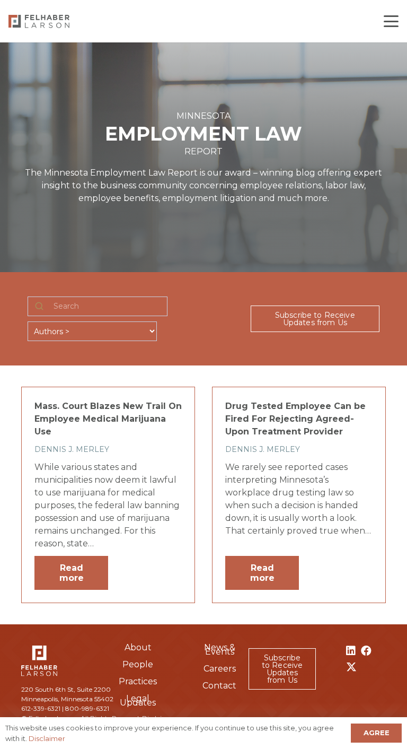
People (137, 664)
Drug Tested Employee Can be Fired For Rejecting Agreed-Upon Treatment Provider (295, 419)
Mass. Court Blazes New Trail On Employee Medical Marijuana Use (108, 419)
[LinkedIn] (351, 651)
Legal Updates (138, 700)
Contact (219, 686)
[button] (391, 21)
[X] (351, 667)
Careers (220, 669)
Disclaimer (47, 738)
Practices (138, 681)
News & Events (219, 649)
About (138, 647)
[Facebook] (366, 651)
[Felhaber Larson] (38, 21)
